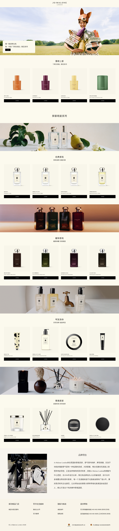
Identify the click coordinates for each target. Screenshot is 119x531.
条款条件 (60, 509)
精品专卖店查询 (13, 509)
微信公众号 (36, 509)
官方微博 (36, 513)
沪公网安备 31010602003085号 (101, 525)
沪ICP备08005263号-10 (78, 525)
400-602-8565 (96, 509)
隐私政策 (60, 513)
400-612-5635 (93, 514)
